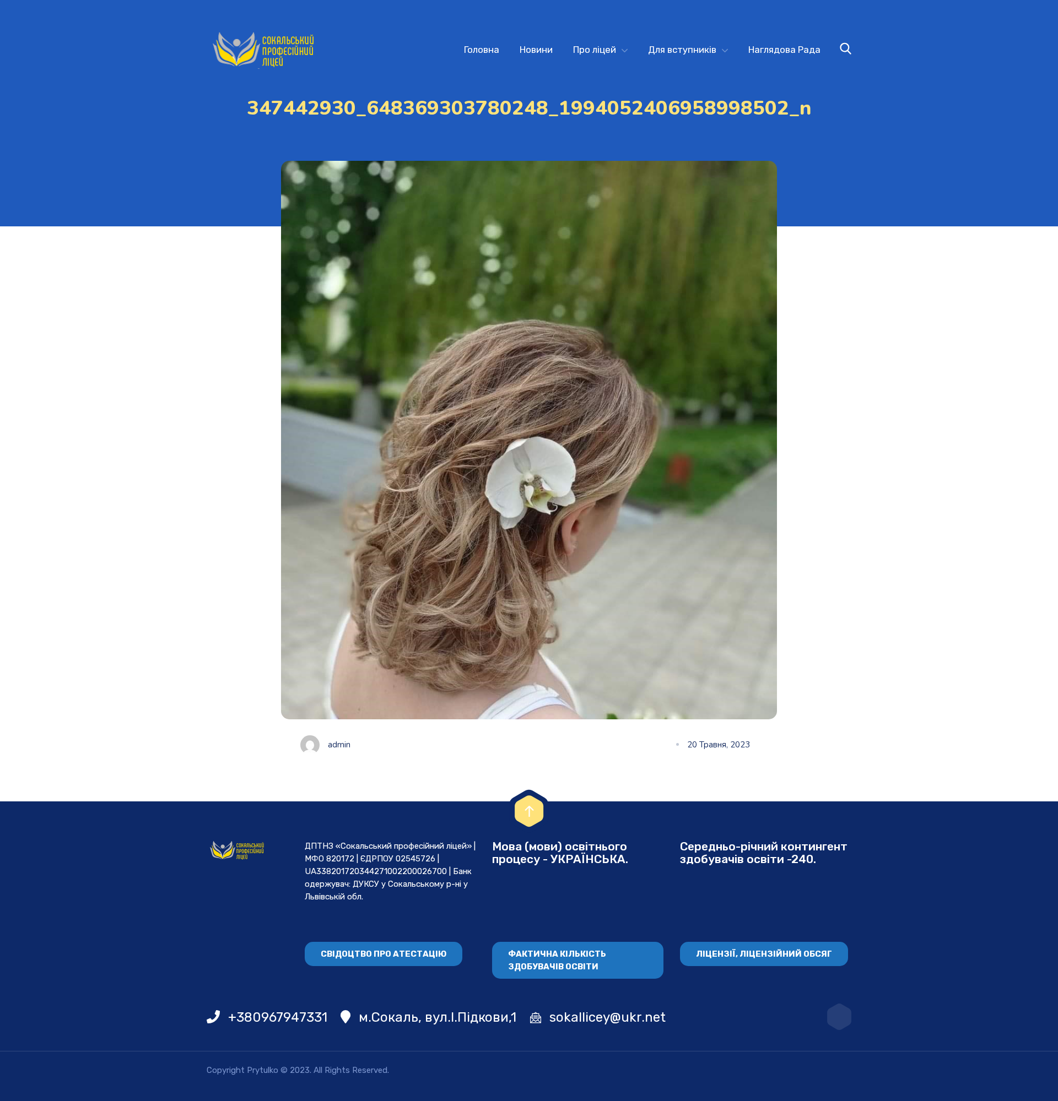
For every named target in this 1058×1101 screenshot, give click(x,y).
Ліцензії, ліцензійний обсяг (764, 954)
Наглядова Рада (784, 49)
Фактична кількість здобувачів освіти (557, 960)
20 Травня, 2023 (718, 744)
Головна (481, 49)
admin (339, 744)
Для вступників (682, 49)
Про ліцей (594, 49)
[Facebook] (839, 1017)
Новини (536, 49)
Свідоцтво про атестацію (383, 954)
